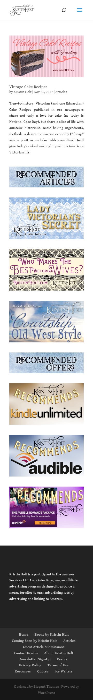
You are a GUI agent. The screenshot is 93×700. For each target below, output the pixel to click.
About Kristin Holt (58, 653)
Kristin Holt (23, 92)
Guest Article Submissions (43, 647)
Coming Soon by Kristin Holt (34, 641)
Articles (61, 92)
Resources (23, 671)
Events (62, 659)
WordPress (46, 693)
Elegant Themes (46, 687)
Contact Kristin (26, 653)
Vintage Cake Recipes (28, 86)
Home (23, 635)
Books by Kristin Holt (52, 635)
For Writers (64, 671)
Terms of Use (58, 665)
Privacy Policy (30, 665)
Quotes (42, 671)
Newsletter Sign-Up (35, 659)
